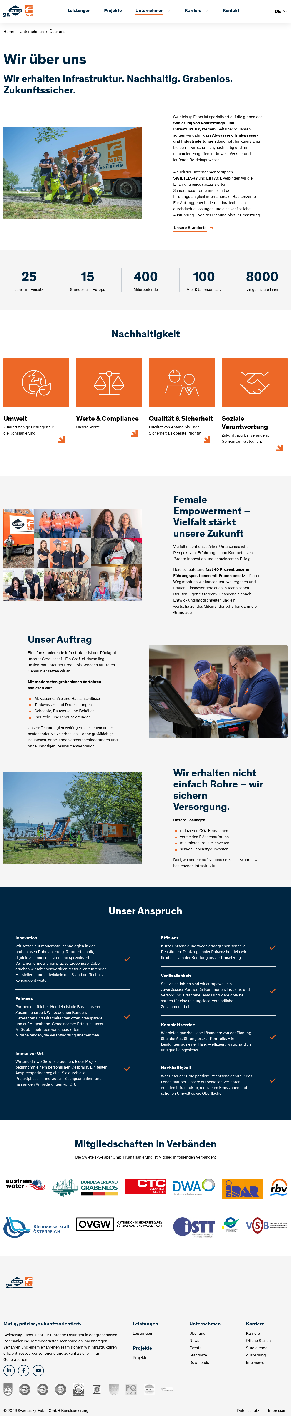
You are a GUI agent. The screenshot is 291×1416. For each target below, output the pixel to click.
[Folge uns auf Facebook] (23, 1370)
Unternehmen (32, 31)
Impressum (278, 1410)
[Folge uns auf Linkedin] (9, 1370)
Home (8, 31)
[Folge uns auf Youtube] (38, 1370)
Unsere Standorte (190, 227)
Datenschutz (248, 1410)
